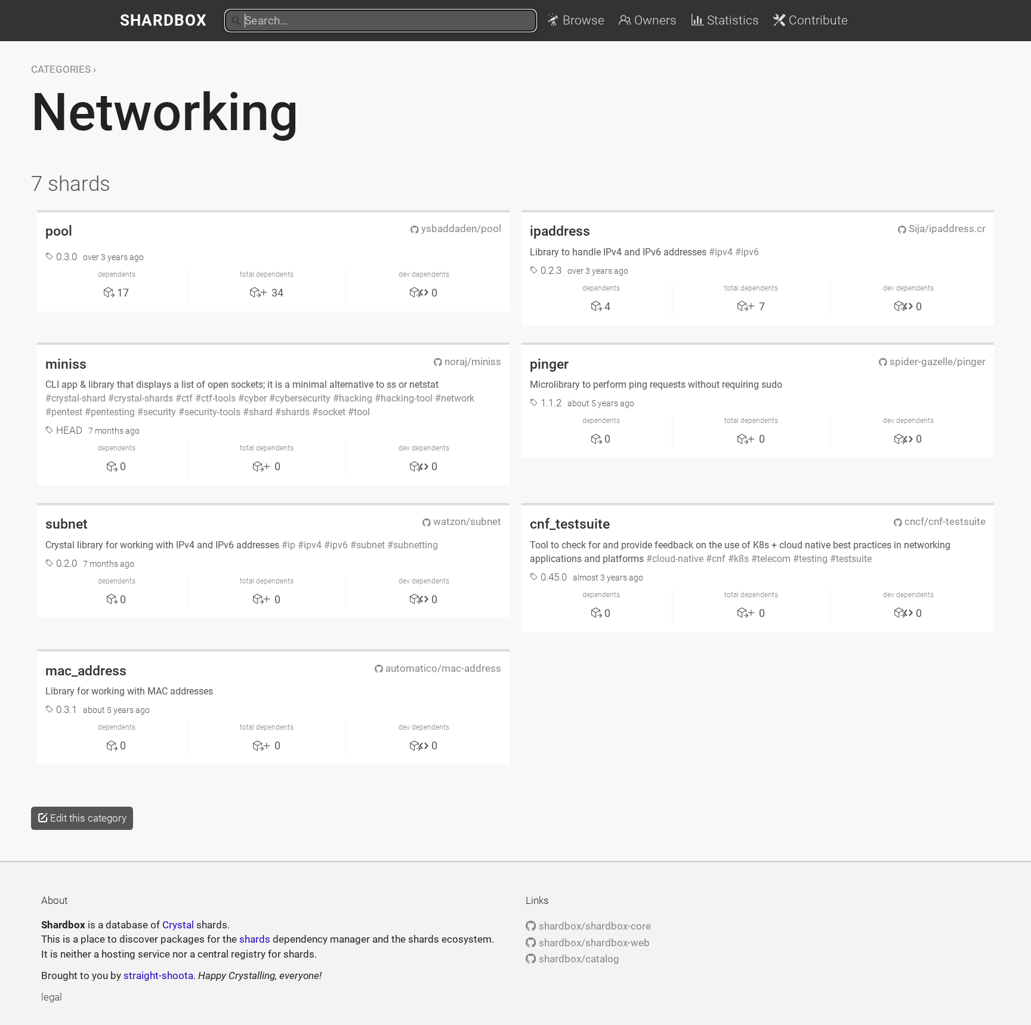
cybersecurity (303, 398)
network (457, 398)
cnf (719, 558)
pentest (66, 412)
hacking (355, 398)
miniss (66, 364)
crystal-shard (78, 398)
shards (295, 412)
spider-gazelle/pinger (936, 362)
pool (58, 231)
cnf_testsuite (570, 523)
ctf (187, 398)
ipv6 (750, 252)
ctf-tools (218, 398)
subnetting (415, 545)
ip (291, 545)
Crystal (178, 925)
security (159, 412)
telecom (774, 558)
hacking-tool (407, 398)
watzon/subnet (466, 521)
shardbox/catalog (577, 959)
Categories (61, 69)
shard (261, 412)
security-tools (212, 412)
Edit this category (87, 818)
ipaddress (560, 231)
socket (331, 412)
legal (51, 997)
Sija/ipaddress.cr (946, 228)
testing (813, 558)
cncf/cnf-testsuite (944, 521)
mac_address (85, 670)
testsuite (854, 558)
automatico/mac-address (442, 668)
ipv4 (724, 252)
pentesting (113, 412)
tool (362, 412)
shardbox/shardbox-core (593, 926)
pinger (549, 364)
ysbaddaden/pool (460, 228)
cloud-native (677, 558)
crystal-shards (143, 398)
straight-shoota (158, 975)
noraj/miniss (471, 362)
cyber (255, 398)
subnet (66, 523)
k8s (741, 558)
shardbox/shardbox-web (592, 943)
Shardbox (163, 20)
